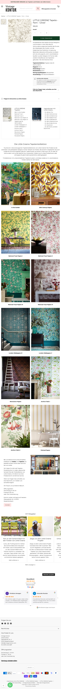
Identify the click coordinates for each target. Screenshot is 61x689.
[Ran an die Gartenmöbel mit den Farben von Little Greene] (14, 526)
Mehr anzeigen (29, 565)
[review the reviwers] (27, 593)
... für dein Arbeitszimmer (51, 121)
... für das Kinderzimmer (50, 123)
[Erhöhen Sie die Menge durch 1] (47, 33)
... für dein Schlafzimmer (50, 116)
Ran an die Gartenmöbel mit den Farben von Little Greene (14, 539)
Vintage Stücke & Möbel (29, 682)
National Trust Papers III (21, 117)
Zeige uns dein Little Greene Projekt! (40, 539)
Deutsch (30, 667)
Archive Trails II (19, 130)
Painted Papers (19, 134)
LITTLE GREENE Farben (32, 681)
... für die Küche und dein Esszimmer (50, 127)
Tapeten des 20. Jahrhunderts (19, 122)
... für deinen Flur (48, 112)
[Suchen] (38, 8)
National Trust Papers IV (21, 119)
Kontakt (7, 505)
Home (3, 16)
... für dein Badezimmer (50, 117)
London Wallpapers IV (21, 125)
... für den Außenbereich (50, 119)
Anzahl (35, 29)
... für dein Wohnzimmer (50, 114)
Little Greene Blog (16, 682)
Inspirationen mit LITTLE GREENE (15, 681)
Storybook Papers (19, 135)
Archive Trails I (19, 128)
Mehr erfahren (13, 560)
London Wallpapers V (20, 126)
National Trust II (19, 116)
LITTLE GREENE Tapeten (46, 681)
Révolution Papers (20, 132)
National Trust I (19, 114)
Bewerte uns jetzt (48, 574)
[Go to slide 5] (30, 605)
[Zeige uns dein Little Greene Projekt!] (40, 526)
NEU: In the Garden (20, 112)
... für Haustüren (48, 125)
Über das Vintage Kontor (43, 682)
